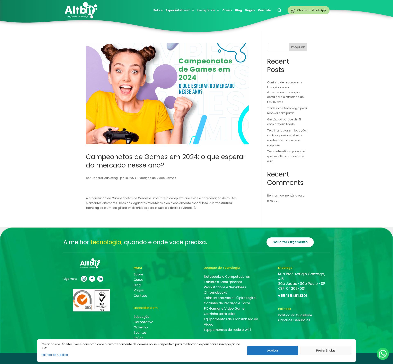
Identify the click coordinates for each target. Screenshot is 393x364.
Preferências (325, 350)
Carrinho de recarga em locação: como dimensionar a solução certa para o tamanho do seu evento (285, 92)
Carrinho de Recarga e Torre (227, 303)
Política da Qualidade (295, 315)
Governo (141, 327)
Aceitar (272, 350)
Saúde (138, 338)
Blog (238, 10)
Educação (141, 316)
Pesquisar (298, 47)
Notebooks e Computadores (227, 276)
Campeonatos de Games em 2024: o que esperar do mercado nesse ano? (165, 161)
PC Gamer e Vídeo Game (224, 308)
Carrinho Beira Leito (219, 313)
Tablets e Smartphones (223, 282)
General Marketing (104, 178)
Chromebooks (215, 292)
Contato (264, 10)
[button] (279, 10)
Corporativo (143, 322)
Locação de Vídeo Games (157, 178)
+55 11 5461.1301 (292, 295)
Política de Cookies (55, 355)
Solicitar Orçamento (290, 242)
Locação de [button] (206, 10)
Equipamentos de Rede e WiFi (227, 329)
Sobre (158, 10)
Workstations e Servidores (225, 287)
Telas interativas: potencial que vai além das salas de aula (286, 156)
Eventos (140, 332)
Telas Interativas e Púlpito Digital (230, 297)
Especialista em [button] (178, 10)
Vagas (250, 10)
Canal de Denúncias (294, 320)
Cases (227, 10)
